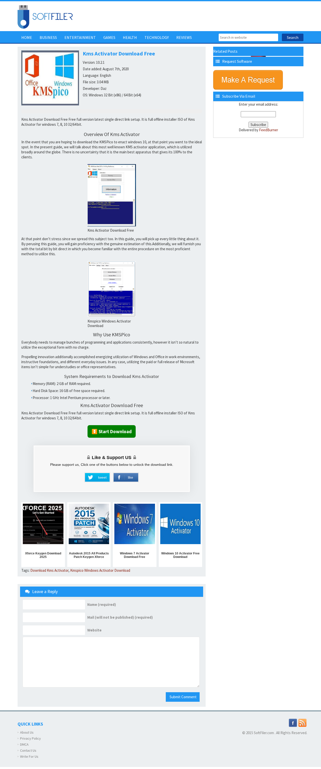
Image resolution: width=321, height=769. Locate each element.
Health (130, 37)
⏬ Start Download (112, 431)
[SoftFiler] (45, 16)
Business (48, 37)
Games (109, 37)
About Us (27, 732)
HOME (26, 37)
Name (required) (101, 604)
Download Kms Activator (49, 570)
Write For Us (29, 756)
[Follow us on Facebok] (293, 722)
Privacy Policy (30, 738)
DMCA (24, 744)
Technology (156, 37)
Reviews (184, 37)
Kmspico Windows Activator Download (100, 570)
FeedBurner (268, 129)
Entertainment (80, 37)
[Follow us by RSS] (302, 722)
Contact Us (28, 750)
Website (94, 630)
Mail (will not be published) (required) (120, 617)
